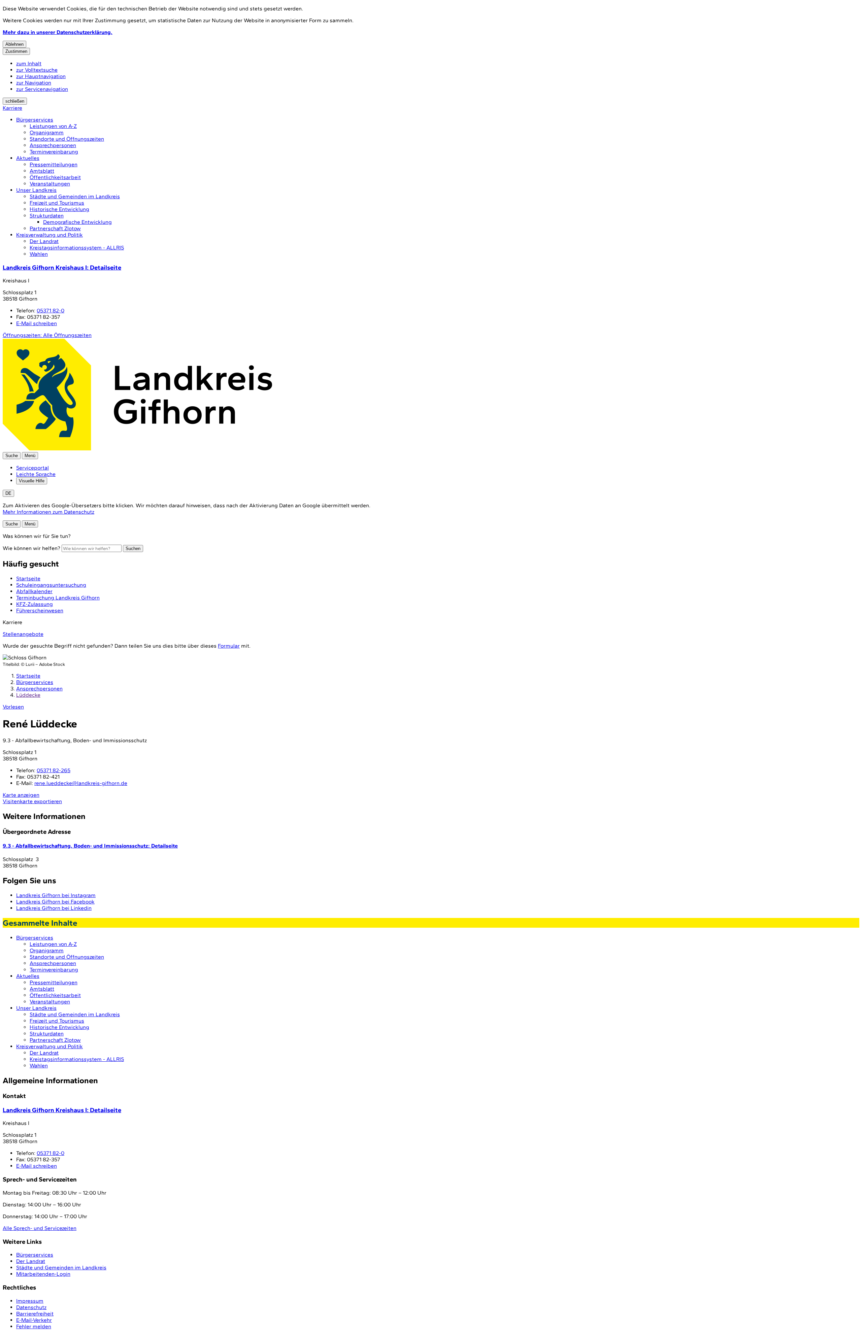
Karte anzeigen (21, 795)
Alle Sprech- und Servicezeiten (39, 1228)
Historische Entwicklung (59, 209)
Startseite (28, 676)
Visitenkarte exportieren (32, 801)
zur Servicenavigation (42, 89)
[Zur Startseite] (137, 449)
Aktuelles (27, 158)
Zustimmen (16, 51)
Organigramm (47, 132)
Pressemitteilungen (53, 164)
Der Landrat (44, 241)
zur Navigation (33, 82)
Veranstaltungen (50, 183)
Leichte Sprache (36, 474)
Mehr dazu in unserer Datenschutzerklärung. (57, 32)
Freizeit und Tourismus (57, 203)
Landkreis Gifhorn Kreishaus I (62, 267)
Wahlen (39, 254)
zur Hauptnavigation (41, 76)
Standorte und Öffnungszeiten (67, 139)
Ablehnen (14, 44)
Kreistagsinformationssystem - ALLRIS (77, 247)
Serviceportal (32, 468)
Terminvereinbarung (54, 151)
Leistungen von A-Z (53, 126)
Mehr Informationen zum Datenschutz (48, 512)
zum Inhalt (28, 63)
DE (8, 493)
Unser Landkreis (36, 190)
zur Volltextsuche (37, 70)
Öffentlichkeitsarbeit (55, 177)
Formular (229, 646)
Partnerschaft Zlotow (55, 228)
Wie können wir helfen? (31, 548)
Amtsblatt (42, 171)
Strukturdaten (47, 215)
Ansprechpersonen (53, 145)
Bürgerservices (34, 119)
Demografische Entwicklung (77, 222)
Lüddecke (28, 695)
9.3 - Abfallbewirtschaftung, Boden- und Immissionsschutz (90, 846)
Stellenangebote (23, 634)
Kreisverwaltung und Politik (49, 235)
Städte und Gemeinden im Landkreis (75, 196)
